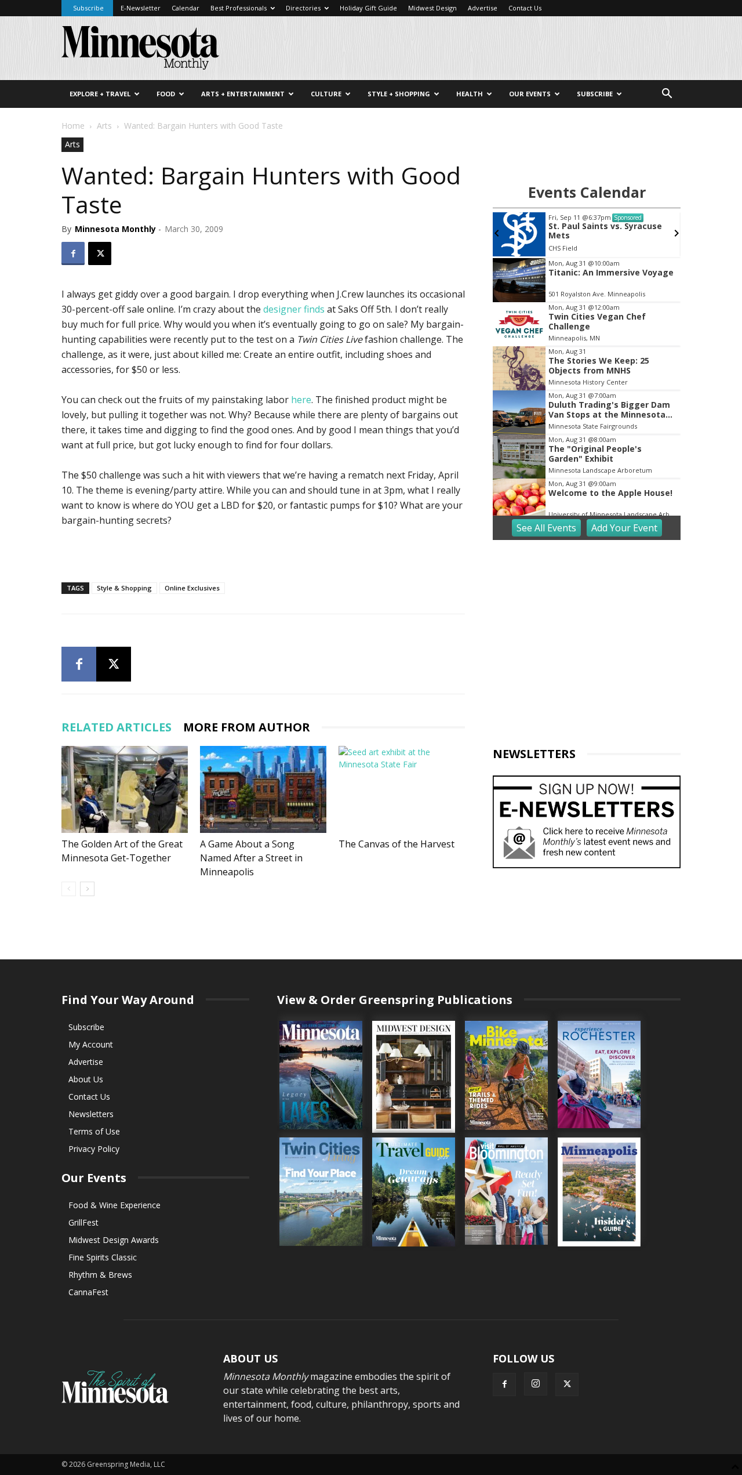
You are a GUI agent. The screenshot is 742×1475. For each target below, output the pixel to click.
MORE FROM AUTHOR (246, 727)
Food (166, 93)
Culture (326, 93)
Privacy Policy (93, 1148)
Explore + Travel (100, 93)
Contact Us (524, 7)
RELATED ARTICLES (116, 727)
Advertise (482, 7)
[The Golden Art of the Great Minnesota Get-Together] (124, 789)
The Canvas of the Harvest (396, 844)
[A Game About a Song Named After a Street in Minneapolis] (263, 789)
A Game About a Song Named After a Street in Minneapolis (251, 858)
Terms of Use (94, 1131)
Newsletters (91, 1113)
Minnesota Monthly (115, 228)
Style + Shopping (399, 93)
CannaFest (88, 1292)
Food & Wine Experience (114, 1205)
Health (469, 93)
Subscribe (88, 7)
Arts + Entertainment (243, 93)
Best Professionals (238, 7)
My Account (90, 1044)
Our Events (530, 93)
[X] (99, 253)
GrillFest (83, 1222)
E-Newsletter (141, 7)
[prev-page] (68, 889)
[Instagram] (535, 1384)
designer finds (294, 309)
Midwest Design (432, 7)
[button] (667, 94)
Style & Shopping (124, 588)
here (301, 399)
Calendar (185, 7)
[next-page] (87, 889)
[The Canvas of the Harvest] (402, 789)
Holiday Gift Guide (368, 7)
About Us (85, 1079)
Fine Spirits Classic (102, 1257)
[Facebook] (73, 253)
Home (73, 125)
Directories (303, 7)
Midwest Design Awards (113, 1239)
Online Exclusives (192, 588)
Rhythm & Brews (100, 1274)
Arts (104, 125)
